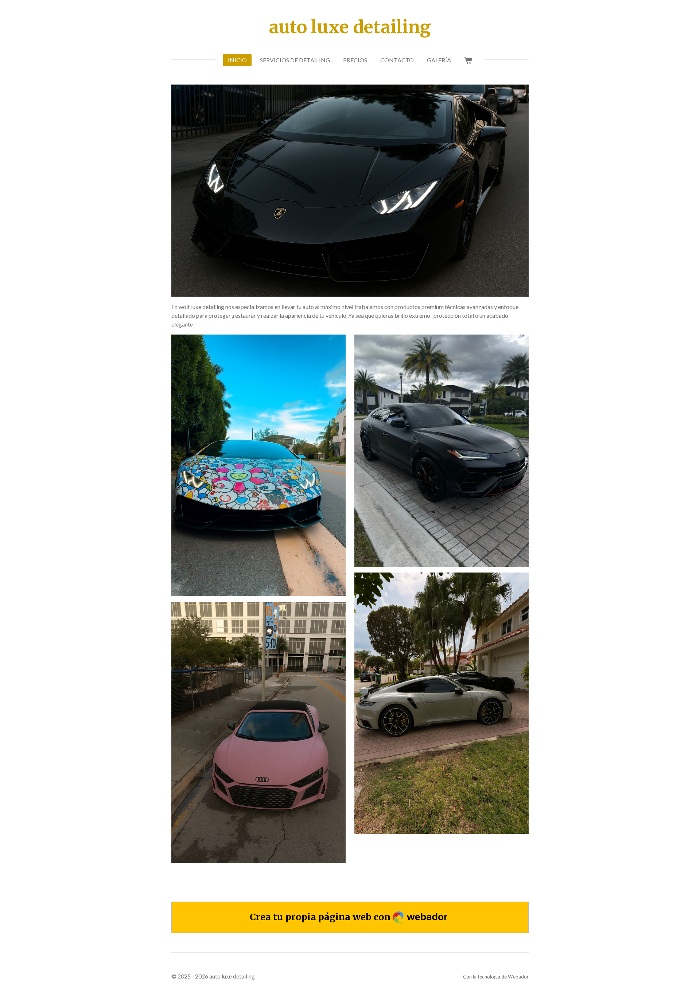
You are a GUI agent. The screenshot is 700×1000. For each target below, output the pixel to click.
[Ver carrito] (468, 60)
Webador (518, 977)
